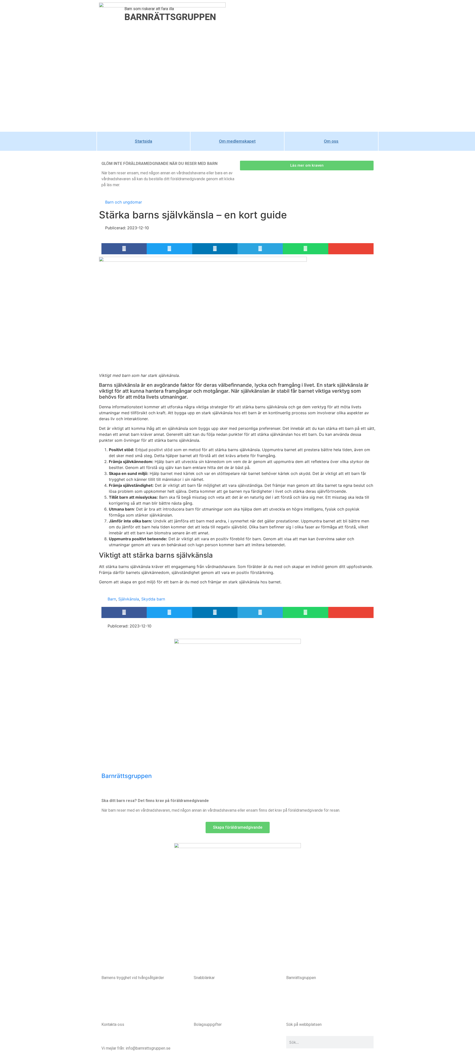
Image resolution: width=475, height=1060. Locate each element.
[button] (124, 248)
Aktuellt (200, 1010)
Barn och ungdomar (123, 202)
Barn (112, 598)
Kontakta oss (112, 1038)
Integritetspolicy (208, 1004)
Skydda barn (153, 598)
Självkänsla (128, 598)
